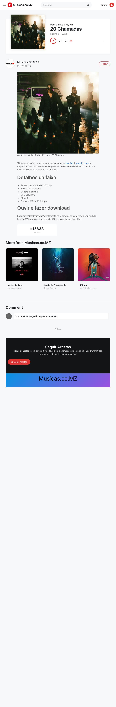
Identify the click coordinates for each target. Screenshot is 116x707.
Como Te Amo (15, 285)
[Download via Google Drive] (70, 40)
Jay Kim (69, 24)
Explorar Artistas (19, 362)
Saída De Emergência (55, 285)
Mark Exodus (56, 24)
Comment (14, 307)
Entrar (104, 5)
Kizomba (54, 33)
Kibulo (83, 285)
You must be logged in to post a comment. (37, 316)
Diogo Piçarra (50, 288)
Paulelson (92, 288)
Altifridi (83, 288)
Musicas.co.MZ (23, 5)
